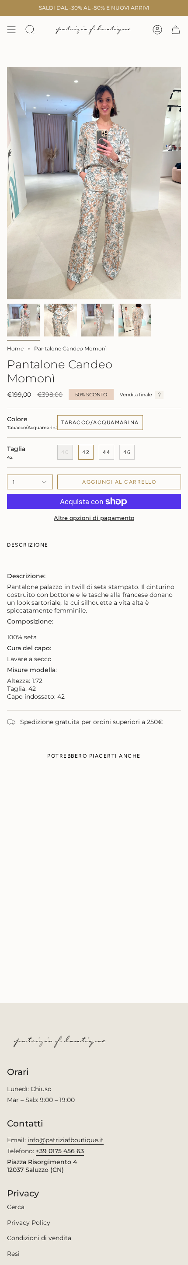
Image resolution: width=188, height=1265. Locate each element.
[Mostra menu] (11, 30)
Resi (13, 1254)
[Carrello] (176, 30)
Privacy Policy (28, 1223)
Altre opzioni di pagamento (94, 518)
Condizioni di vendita (39, 1238)
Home (15, 348)
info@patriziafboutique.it (66, 1140)
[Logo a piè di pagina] (60, 1042)
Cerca (15, 1207)
